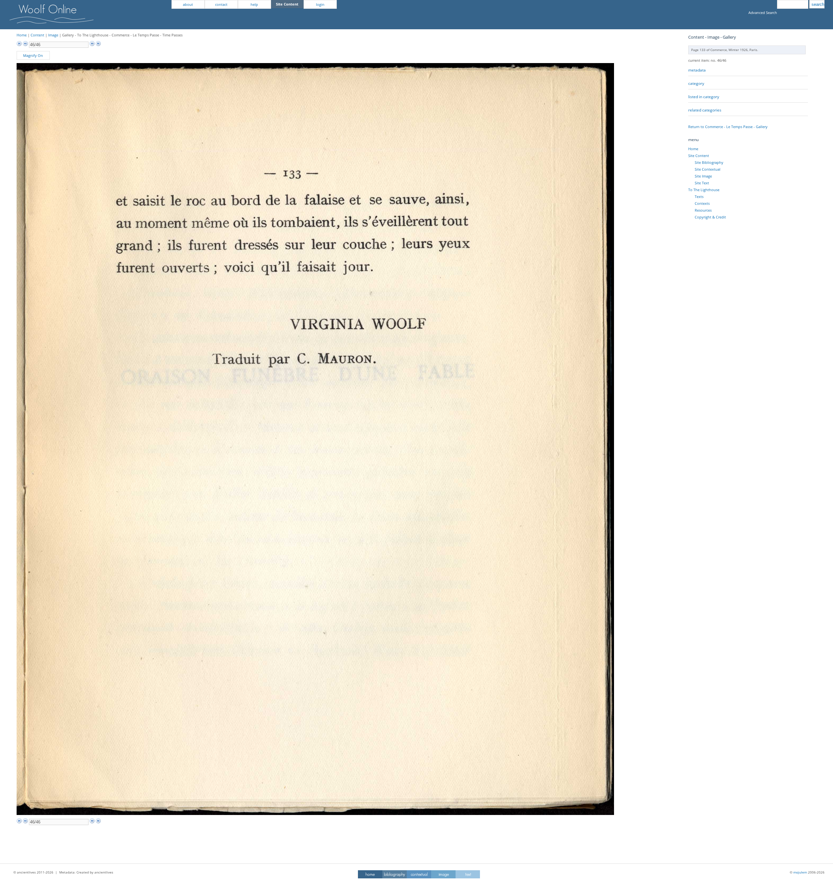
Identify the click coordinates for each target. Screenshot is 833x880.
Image (53, 35)
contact (221, 4)
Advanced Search (762, 12)
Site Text (702, 182)
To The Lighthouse (703, 189)
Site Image (703, 176)
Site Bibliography (709, 162)
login (320, 4)
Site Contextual (707, 169)
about (188, 4)
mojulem (800, 872)
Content (37, 35)
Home (22, 35)
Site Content (698, 155)
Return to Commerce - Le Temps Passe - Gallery (728, 126)
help (254, 4)
